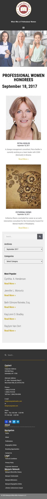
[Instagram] (6, 421)
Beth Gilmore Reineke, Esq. (17, 302)
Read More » (24, 159)
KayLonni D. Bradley (14, 314)
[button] (23, 27)
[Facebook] (10, 421)
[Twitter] (14, 421)
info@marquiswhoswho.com (13, 401)
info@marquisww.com (11, 406)
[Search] (40, 236)
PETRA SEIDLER (23, 143)
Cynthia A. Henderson (15, 278)
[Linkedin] (17, 421)
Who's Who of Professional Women (23, 22)
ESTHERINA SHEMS (23, 212)
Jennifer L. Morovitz (14, 290)
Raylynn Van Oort (12, 326)
